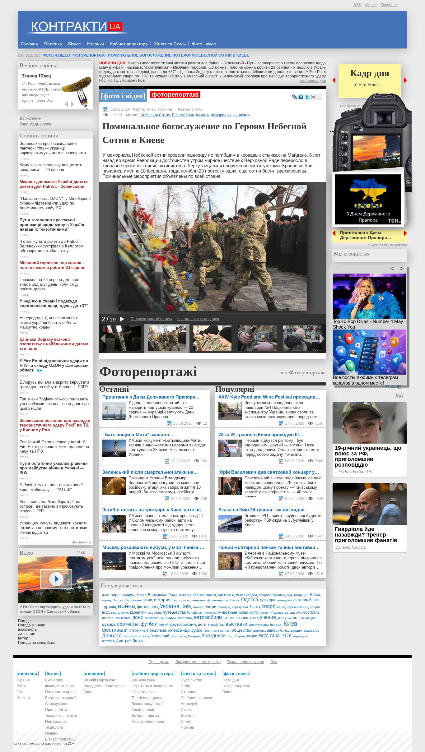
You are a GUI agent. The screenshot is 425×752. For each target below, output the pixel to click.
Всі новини (81, 542)
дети (202, 624)
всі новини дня (313, 81)
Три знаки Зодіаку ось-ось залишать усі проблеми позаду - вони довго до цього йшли (54, 404)
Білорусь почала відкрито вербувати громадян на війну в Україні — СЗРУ (54, 384)
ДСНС (138, 618)
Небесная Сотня (155, 115)
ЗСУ (286, 635)
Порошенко (279, 612)
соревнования (297, 607)
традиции (301, 595)
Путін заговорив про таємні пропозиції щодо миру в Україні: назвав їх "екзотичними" (53, 225)
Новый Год (216, 624)
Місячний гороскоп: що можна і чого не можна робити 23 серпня (231, 67)
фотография (183, 624)
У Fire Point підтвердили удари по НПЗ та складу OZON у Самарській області (212, 74)
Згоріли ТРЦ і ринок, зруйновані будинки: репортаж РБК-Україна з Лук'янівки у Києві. (284, 520)
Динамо (276, 624)
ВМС (105, 612)
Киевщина (123, 618)
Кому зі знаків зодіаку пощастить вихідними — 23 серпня (51, 167)
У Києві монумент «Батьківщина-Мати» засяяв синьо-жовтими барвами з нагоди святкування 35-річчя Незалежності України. (166, 447)
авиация (274, 630)
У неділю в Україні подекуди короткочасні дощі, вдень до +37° (54, 303)
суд (289, 595)
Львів (255, 606)
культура (267, 600)
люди (211, 606)
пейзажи (197, 612)
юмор (211, 595)
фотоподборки (306, 600)
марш (281, 607)
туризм (109, 606)
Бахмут (198, 607)
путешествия (176, 612)
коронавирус (122, 595)
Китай (163, 624)
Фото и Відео (56, 55)
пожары (224, 607)
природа (168, 618)
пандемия (198, 600)
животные (227, 612)
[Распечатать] (313, 97)
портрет (108, 641)
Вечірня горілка (39, 65)
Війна (315, 595)
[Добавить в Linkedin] (300, 97)
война (126, 605)
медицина (300, 636)
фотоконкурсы (217, 600)
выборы (185, 595)
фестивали (115, 630)
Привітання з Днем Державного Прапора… (365, 235)
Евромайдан (183, 115)
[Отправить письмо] (319, 97)
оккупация (310, 630)
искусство (287, 617)
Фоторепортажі (88, 55)
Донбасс (112, 635)
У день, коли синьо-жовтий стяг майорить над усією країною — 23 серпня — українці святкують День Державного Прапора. (161, 409)
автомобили (208, 617)
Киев (290, 623)
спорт (268, 606)
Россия (141, 595)
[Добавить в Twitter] (307, 97)
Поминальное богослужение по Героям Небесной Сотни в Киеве (178, 55)
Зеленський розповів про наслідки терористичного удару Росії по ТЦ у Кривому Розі (55, 425)
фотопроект (147, 607)
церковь (259, 630)
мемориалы (221, 115)
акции (252, 636)
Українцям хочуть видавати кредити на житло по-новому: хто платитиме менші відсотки (53, 528)
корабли (154, 612)
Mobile (371, 5)
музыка (108, 624)
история (162, 599)
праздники (214, 635)
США (275, 635)
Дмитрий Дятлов (130, 641)
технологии (119, 612)
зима (147, 600)
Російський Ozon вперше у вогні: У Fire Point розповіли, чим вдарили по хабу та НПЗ (54, 447)
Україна (170, 606)
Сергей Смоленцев (127, 600)
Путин (234, 600)
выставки (236, 624)
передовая (240, 607)
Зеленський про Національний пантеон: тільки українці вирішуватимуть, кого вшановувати (53, 148)
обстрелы (311, 612)
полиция (308, 617)
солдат (315, 607)
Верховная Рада (162, 595)
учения (268, 617)
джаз (106, 595)
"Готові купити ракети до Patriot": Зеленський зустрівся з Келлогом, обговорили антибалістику (52, 246)
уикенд (210, 612)
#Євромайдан (246, 595)
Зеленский (160, 636)
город (106, 600)
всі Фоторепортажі (303, 372)
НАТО (254, 612)
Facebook (389, 5)
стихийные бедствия (147, 630)
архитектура (258, 624)
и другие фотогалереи (387, 244)
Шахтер (108, 618)
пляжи (264, 612)
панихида (241, 115)
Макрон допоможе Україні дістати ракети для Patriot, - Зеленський (186, 63)
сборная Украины (272, 595)
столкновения (236, 618)
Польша (198, 595)
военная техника (217, 630)
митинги (226, 594)
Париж (240, 636)
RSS (357, 5)
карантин (138, 612)
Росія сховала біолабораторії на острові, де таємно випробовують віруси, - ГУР (51, 506)
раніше (251, 496)
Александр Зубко (185, 630)
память (202, 115)
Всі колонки (30, 118)
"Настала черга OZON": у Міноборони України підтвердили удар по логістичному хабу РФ (55, 203)
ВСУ (263, 635)
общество (241, 630)
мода (243, 612)
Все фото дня (351, 106)
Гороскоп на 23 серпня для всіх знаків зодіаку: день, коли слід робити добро (49, 284)
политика (185, 618)
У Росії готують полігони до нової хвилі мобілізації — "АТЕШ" (51, 487)
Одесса (249, 599)
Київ (186, 606)
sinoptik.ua (46, 642)
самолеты (178, 636)
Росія (254, 618)
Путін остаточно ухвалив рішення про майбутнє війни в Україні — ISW (54, 468)
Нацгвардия (292, 630)
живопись (152, 618)
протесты (127, 624)
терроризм (180, 600)
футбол (148, 624)
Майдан (194, 636)
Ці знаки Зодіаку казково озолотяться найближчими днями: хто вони (241, 72)
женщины (284, 600)
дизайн (295, 612)
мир (230, 636)
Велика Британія (136, 636)
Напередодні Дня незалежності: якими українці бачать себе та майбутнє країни (50, 323)
